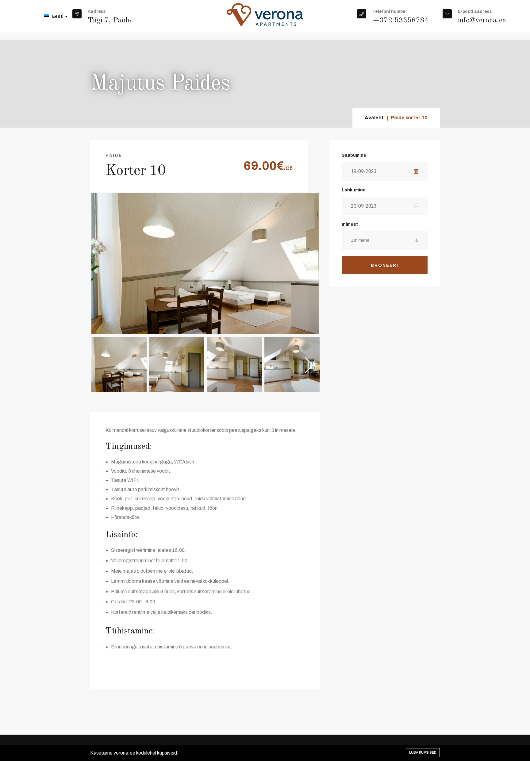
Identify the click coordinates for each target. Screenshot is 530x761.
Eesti (58, 16)
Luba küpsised (422, 752)
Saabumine (354, 155)
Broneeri (384, 265)
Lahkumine (354, 190)
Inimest (350, 224)
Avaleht (374, 117)
